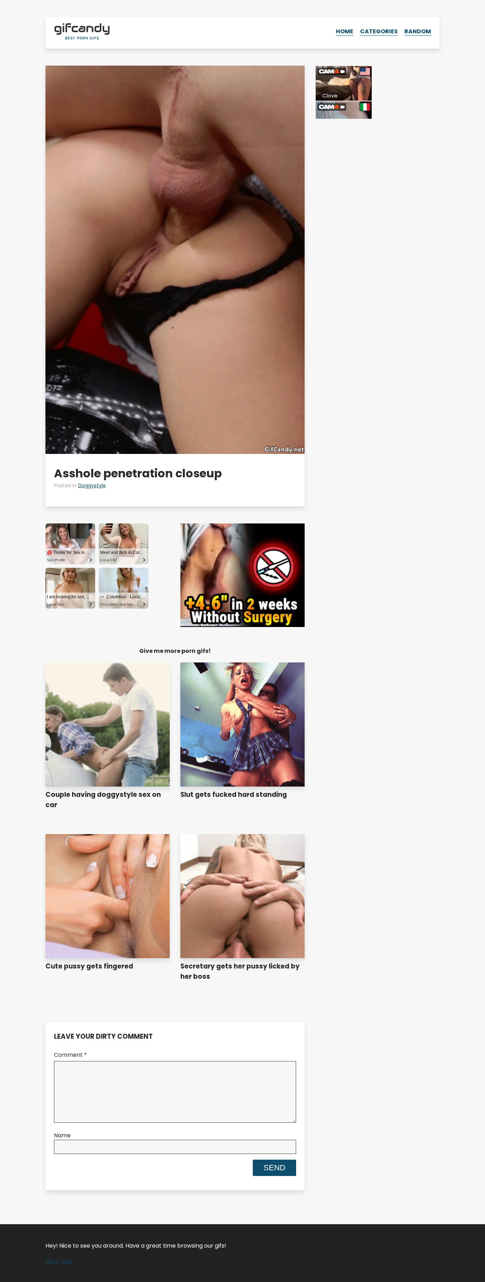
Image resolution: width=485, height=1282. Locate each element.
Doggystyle (92, 485)
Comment (70, 1055)
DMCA (51, 1262)
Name (62, 1135)
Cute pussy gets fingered (89, 966)
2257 (67, 1262)
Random (417, 31)
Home (344, 31)
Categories (379, 31)
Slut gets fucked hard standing (233, 794)
